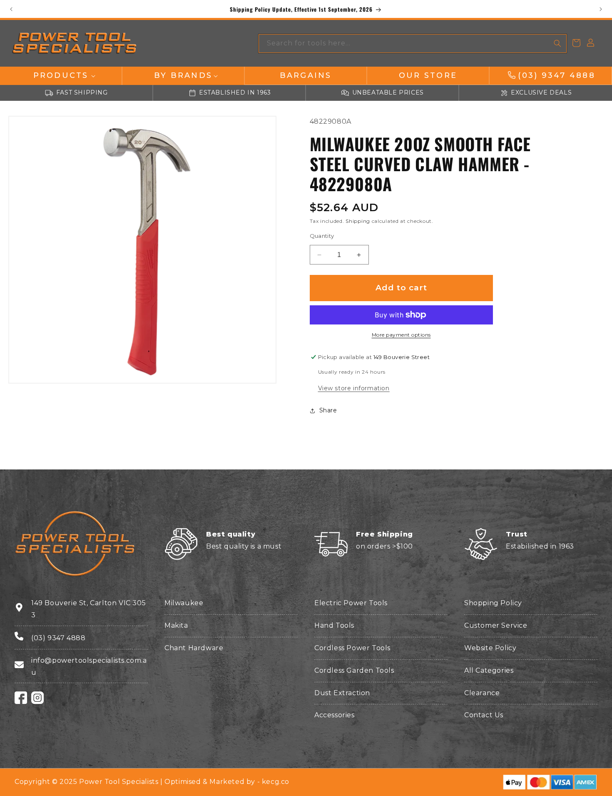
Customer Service (495, 625)
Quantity (322, 235)
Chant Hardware (193, 648)
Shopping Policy (493, 603)
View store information (354, 388)
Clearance (482, 693)
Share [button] (328, 410)
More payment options (401, 335)
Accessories (334, 715)
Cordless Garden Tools (354, 670)
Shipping (358, 221)
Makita (176, 625)
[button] (61, 76)
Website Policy (490, 648)
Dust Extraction (342, 693)
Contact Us (483, 715)
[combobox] (413, 43)
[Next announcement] (601, 9)
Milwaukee (183, 603)
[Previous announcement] (11, 9)
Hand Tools (334, 625)
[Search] (557, 43)
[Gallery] (142, 250)
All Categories (488, 670)
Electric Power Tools (351, 603)
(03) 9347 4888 (58, 638)
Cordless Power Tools (352, 648)
